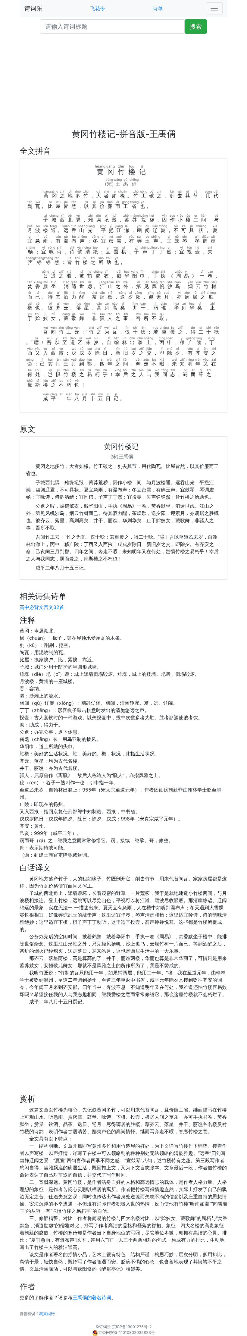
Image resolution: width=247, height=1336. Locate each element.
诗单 (158, 8)
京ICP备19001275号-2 (132, 1327)
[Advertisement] (123, 84)
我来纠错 (47, 1314)
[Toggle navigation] (214, 8)
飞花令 (97, 8)
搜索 (196, 26)
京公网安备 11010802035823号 (126, 1332)
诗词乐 (33, 8)
